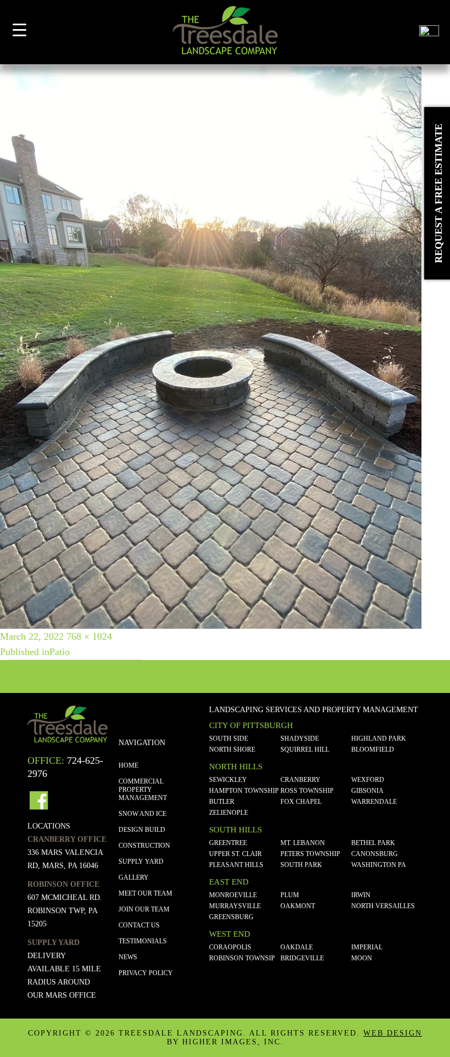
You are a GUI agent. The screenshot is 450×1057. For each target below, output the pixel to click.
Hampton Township (244, 791)
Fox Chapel (301, 802)
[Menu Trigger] (19, 29)
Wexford (367, 780)
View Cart (401, 34)
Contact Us (139, 925)
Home (128, 765)
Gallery (134, 877)
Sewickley (228, 780)
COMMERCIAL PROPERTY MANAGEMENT (143, 790)
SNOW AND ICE (142, 814)
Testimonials (143, 941)
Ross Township (307, 791)
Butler (221, 802)
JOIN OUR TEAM (144, 909)
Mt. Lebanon (302, 843)
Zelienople (228, 812)
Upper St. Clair (235, 854)
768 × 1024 (89, 636)
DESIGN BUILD (142, 830)
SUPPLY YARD (141, 861)
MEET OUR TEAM (145, 893)
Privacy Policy (146, 973)
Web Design (392, 1033)
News (128, 957)
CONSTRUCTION (144, 845)
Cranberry (300, 780)
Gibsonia (367, 791)
